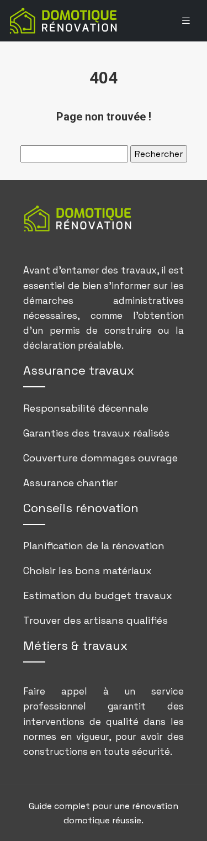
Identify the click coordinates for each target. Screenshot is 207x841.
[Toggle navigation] (186, 21)
